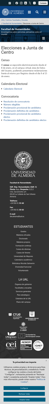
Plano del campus (23, 302)
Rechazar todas (24, 394)
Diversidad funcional (23, 267)
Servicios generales (23, 291)
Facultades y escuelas (23, 288)
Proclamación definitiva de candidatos (21, 110)
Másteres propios (23, 242)
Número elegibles (12, 104)
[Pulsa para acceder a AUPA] (32, 315)
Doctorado (23, 238)
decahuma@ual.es (17, 216)
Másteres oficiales (23, 235)
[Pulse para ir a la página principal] (13, 12)
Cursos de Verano (23, 252)
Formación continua (23, 245)
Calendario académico (23, 259)
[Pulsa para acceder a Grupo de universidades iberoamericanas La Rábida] (23, 326)
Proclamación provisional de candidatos (22, 107)
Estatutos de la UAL (23, 298)
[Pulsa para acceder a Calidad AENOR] (32, 345)
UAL (2, 20)
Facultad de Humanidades (12, 23)
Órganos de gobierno (23, 284)
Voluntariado (23, 270)
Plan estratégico (23, 295)
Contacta (43, 3)
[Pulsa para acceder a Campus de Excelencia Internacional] (12, 345)
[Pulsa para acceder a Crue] (15, 315)
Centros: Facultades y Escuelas (17, 20)
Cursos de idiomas (23, 249)
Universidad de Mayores (23, 256)
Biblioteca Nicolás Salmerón (23, 263)
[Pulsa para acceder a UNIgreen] (23, 335)
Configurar (24, 388)
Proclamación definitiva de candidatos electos (25, 119)
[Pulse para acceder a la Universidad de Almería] (23, 164)
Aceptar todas (25, 399)
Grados (23, 231)
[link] (43, 2)
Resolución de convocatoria (16, 101)
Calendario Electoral (13, 88)
